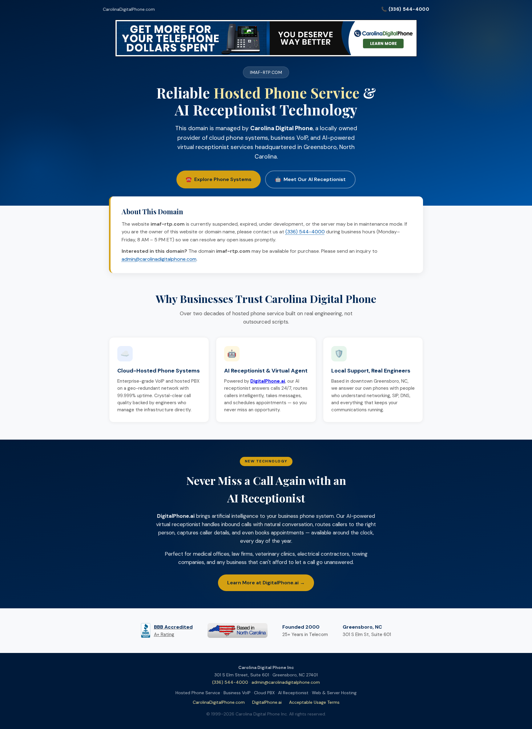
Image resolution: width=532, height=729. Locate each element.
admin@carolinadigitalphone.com (159, 259)
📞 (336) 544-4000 (405, 9)
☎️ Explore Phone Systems (219, 179)
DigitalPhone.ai (267, 702)
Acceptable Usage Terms (314, 702)
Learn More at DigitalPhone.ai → (266, 582)
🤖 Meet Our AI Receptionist (310, 179)
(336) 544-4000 (305, 231)
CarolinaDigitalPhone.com (129, 9)
